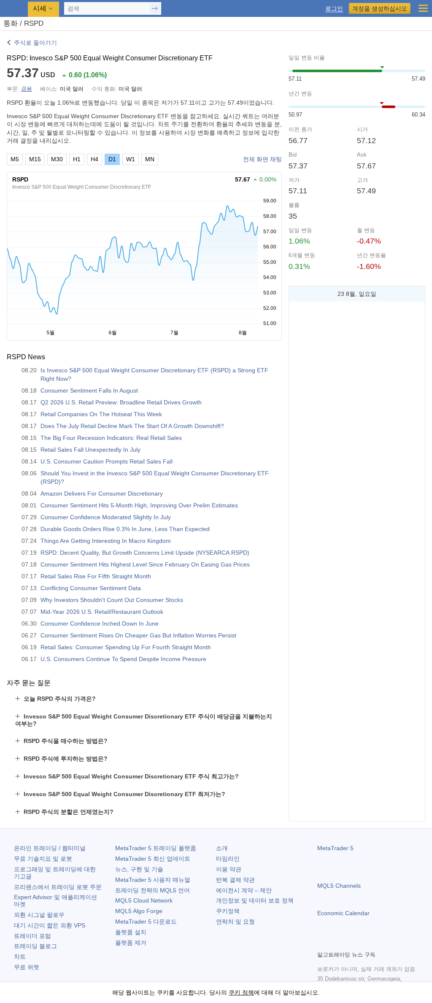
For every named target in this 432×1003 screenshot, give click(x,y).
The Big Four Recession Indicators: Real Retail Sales (111, 437)
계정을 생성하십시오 (379, 8)
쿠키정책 (228, 911)
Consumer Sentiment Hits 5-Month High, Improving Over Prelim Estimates (139, 505)
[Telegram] (336, 943)
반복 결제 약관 (235, 879)
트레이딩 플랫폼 (155, 848)
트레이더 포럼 (32, 936)
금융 (26, 89)
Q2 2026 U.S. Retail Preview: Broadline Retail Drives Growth (121, 402)
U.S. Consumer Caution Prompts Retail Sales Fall (106, 461)
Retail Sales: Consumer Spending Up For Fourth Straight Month (125, 647)
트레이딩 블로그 (35, 946)
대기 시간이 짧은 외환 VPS (49, 925)
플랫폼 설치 (130, 932)
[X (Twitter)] (349, 943)
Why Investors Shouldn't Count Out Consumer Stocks (111, 599)
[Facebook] (322, 943)
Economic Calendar (343, 913)
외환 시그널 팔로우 (39, 914)
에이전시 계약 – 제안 (244, 890)
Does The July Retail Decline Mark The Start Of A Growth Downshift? (132, 426)
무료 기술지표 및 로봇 (43, 858)
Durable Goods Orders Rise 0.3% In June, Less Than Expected (125, 529)
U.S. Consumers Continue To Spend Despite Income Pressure (123, 659)
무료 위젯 (26, 967)
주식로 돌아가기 (35, 42)
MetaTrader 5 (335, 848)
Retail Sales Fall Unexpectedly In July (90, 449)
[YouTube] (363, 943)
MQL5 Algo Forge (138, 911)
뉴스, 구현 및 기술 (139, 869)
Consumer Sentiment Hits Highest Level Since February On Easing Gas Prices (145, 564)
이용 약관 (228, 869)
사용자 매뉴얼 (152, 879)
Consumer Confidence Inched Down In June (99, 623)
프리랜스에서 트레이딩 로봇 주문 (58, 887)
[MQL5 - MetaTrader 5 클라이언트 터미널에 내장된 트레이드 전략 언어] (14, 8)
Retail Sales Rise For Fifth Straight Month (95, 576)
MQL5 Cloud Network (144, 900)
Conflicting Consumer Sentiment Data (90, 588)
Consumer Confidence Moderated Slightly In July (105, 517)
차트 (20, 956)
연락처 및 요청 (235, 921)
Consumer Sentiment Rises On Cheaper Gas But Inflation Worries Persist (138, 635)
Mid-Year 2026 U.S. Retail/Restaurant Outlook (101, 611)
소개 (222, 848)
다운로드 (146, 921)
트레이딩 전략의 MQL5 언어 (152, 890)
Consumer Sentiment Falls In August (89, 390)
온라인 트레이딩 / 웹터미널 (50, 848)
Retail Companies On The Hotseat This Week (101, 414)
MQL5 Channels (339, 885)
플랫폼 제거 (130, 942)
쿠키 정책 (241, 992)
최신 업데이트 (152, 858)
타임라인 (228, 858)
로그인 (334, 8)
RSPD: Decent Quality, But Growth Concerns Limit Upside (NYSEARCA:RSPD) (144, 552)
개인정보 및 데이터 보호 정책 (255, 900)
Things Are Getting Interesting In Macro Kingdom (105, 540)
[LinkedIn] (376, 943)
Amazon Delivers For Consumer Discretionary (101, 493)
